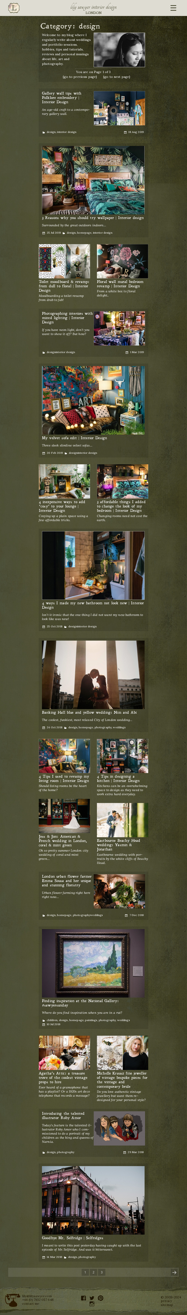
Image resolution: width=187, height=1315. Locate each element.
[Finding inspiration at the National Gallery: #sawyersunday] (93, 963)
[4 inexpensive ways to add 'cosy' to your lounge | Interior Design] (64, 482)
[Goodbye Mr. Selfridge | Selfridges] (93, 1201)
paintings (91, 1020)
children (52, 1020)
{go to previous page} (80, 77)
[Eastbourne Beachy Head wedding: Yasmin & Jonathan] (122, 820)
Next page (174, 1272)
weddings (119, 727)
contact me (30, 1304)
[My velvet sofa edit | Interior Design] (93, 401)
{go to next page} (116, 77)
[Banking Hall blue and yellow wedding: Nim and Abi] (93, 675)
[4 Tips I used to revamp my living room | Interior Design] (64, 756)
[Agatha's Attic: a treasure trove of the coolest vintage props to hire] (64, 1053)
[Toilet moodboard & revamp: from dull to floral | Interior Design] (64, 261)
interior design (66, 132)
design (51, 132)
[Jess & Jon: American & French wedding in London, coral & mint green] (64, 816)
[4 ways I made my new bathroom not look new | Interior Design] (93, 566)
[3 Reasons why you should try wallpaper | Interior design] (93, 180)
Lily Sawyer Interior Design (93, 7)
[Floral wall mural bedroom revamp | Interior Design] (122, 261)
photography (103, 727)
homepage (84, 232)
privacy (166, 1301)
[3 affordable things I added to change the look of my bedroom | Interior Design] (122, 482)
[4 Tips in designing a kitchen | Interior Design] (122, 756)
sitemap (167, 1305)
